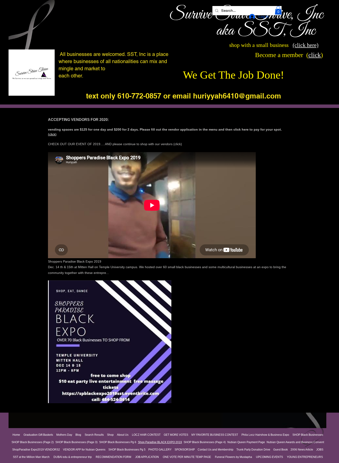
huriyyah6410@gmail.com (237, 96)
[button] (278, 10)
